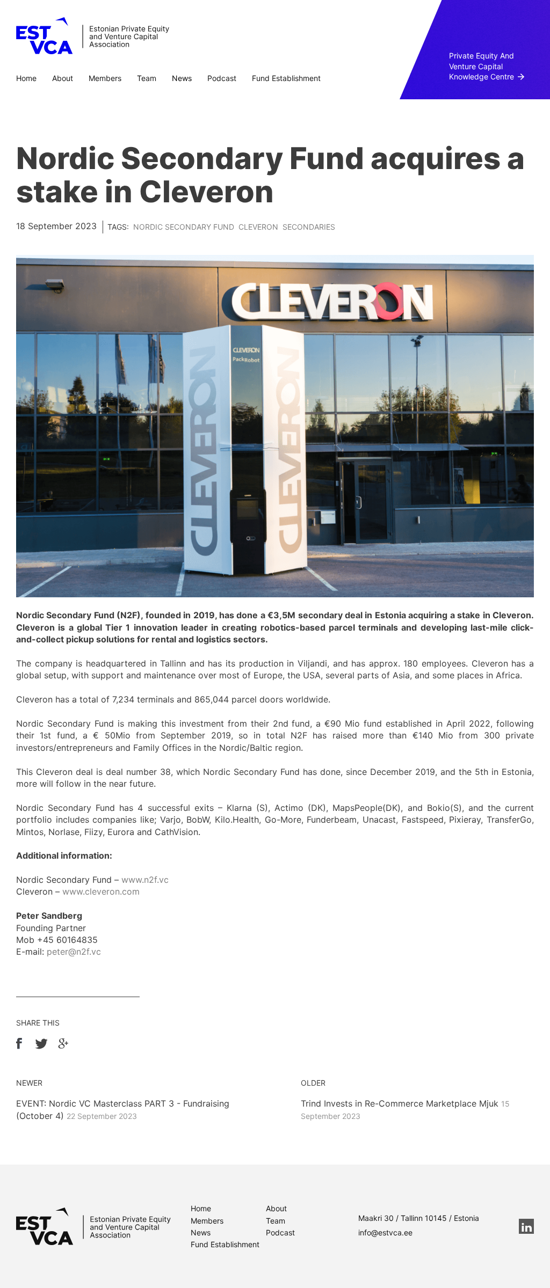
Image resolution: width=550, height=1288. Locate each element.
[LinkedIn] (526, 1226)
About (62, 78)
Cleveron (258, 226)
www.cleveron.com (101, 891)
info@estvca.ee (385, 1232)
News (182, 78)
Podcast (221, 78)
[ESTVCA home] (93, 1226)
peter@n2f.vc (74, 951)
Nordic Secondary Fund (183, 226)
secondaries (309, 226)
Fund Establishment (286, 78)
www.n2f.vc (145, 879)
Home (26, 78)
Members (105, 78)
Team (146, 78)
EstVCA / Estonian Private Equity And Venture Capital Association (92, 36)
